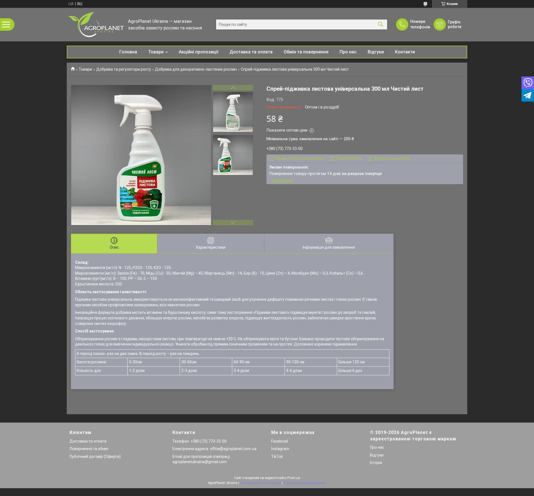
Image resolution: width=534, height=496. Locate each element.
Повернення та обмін (89, 448)
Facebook (279, 441)
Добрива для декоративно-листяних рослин (196, 69)
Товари (156, 52)
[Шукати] (380, 24)
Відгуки (376, 52)
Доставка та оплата (251, 52)
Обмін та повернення (306, 52)
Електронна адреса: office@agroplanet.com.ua (214, 448)
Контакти (405, 52)
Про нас (348, 52)
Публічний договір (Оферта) (95, 456)
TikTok (277, 456)
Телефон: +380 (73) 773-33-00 (199, 441)
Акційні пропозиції (198, 52)
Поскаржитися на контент (260, 483)
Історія (376, 462)
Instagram (280, 448)
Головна (128, 52)
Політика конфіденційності (304, 483)
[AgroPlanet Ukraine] (96, 24)
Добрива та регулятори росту (123, 69)
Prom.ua (293, 478)
